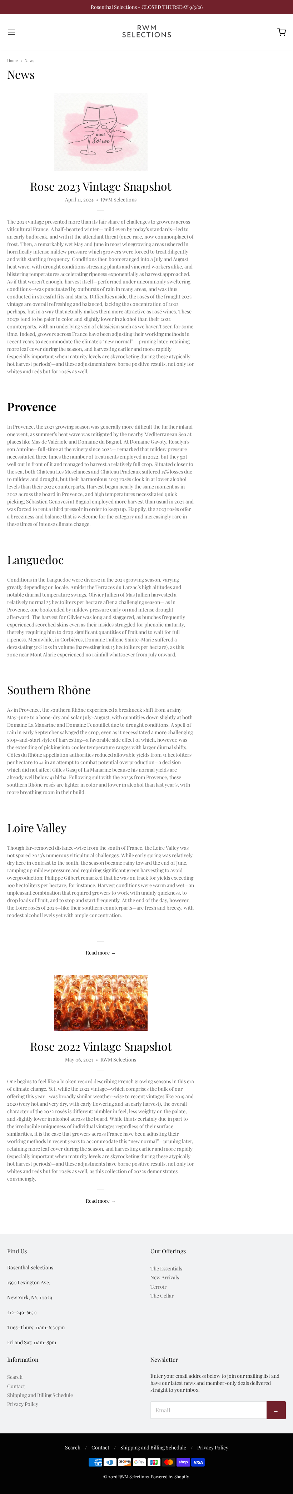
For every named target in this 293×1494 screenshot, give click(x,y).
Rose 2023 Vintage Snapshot (100, 186)
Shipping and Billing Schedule (40, 1395)
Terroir (158, 1286)
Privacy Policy (22, 1404)
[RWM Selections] (146, 32)
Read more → (101, 952)
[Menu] (35, 32)
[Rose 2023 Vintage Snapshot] (101, 132)
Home (12, 60)
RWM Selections (133, 1476)
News (29, 60)
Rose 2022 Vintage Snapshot (101, 1046)
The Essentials (166, 1268)
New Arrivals (164, 1277)
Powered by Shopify (170, 1476)
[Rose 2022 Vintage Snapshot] (101, 1002)
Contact (16, 1386)
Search (15, 1376)
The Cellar (162, 1295)
